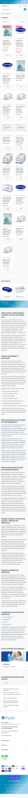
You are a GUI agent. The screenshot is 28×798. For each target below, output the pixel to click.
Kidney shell (7, 296)
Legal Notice (13, 788)
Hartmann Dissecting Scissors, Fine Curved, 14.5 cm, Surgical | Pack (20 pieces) (20, 109)
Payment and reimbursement (19, 784)
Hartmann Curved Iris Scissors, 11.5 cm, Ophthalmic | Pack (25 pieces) (6, 261)
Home (3, 13)
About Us (22, 786)
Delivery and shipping (9, 786)
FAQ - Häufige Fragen (20, 788)
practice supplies (10, 507)
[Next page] (20, 276)
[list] (14, 304)
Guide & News (16, 786)
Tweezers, (3, 539)
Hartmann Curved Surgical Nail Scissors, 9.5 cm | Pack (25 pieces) (20, 230)
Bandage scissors (5, 553)
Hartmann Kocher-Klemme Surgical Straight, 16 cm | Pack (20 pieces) (7, 170)
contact (5, 784)
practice (21, 339)
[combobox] (14, 9)
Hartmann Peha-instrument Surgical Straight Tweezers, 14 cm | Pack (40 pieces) (20, 43)
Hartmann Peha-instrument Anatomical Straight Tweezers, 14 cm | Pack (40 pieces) (7, 78)
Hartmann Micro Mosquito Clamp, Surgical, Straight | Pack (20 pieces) (20, 170)
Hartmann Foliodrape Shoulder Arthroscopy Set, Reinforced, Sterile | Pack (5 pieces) (7, 231)
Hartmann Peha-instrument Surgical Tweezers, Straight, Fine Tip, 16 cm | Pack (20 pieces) (20, 140)
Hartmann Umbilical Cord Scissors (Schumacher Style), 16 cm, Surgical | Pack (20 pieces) (7, 109)
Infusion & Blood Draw (8, 617)
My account (10, 784)
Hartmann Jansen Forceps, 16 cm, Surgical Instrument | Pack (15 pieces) (7, 139)
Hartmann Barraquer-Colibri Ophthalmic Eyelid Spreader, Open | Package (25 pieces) (7, 200)
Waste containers (7, 624)
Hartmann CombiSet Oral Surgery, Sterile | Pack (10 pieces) (20, 77)
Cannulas (5, 621)
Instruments (8, 13)
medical (17, 339)
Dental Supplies (6, 619)
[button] (2, 6)
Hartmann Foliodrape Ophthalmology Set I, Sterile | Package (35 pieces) (20, 199)
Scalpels (3, 525)
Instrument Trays (19, 296)
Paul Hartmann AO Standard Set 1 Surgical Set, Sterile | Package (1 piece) (7, 42)
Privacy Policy (7, 788)
